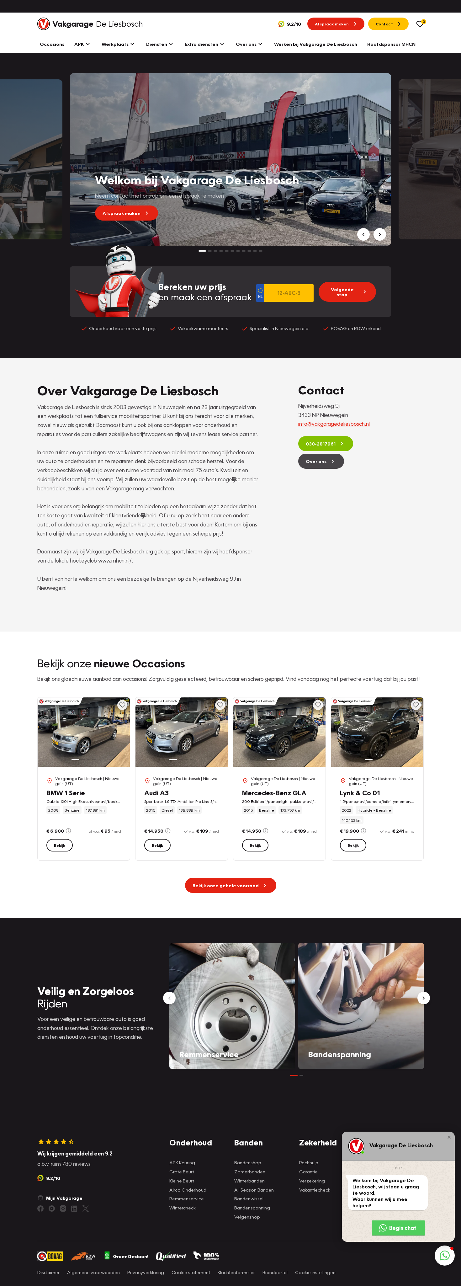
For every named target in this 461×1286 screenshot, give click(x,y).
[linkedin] (74, 1208)
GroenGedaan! (130, 1256)
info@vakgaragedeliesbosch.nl (334, 423)
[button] (449, 1137)
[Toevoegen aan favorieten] (122, 705)
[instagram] (63, 1208)
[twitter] (85, 1208)
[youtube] (52, 1208)
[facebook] (40, 1208)
